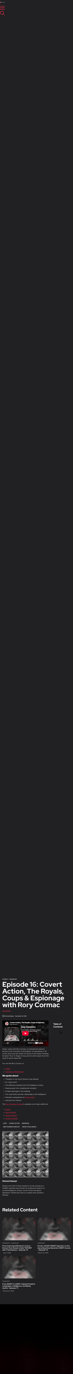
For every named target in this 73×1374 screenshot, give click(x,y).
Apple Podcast (10, 1112)
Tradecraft (13, 979)
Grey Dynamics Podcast (14, 1104)
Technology (15, 1243)
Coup (5, 1123)
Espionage (25, 1123)
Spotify (8, 1109)
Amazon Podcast (11, 1118)
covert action (30, 1097)
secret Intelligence (29, 1127)
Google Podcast (11, 1115)
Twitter (7, 1069)
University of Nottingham (14, 1072)
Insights (5, 979)
